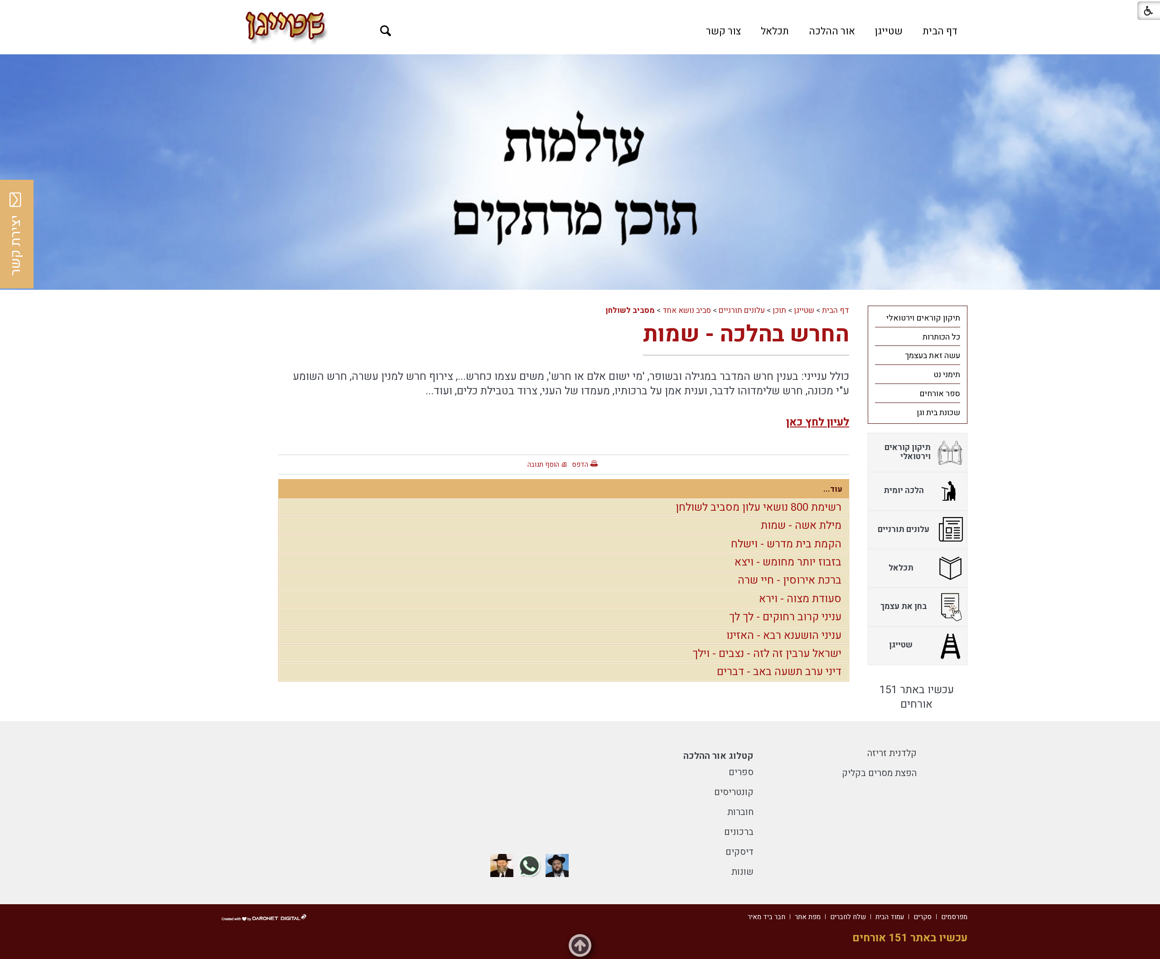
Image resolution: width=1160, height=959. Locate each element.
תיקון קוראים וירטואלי (923, 318)
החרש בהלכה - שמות (746, 334)
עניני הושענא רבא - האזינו (783, 635)
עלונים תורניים (742, 310)
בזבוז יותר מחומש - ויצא (788, 562)
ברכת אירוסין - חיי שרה (789, 580)
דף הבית (940, 31)
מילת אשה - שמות (801, 525)
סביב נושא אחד (686, 310)
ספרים (741, 772)
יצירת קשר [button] (16, 245)
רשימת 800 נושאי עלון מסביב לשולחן (758, 507)
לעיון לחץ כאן (817, 422)
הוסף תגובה (543, 465)
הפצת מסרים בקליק (879, 773)
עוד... (832, 489)
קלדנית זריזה (892, 753)
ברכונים (739, 832)
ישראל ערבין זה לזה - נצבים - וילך (766, 654)
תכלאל (775, 31)
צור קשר (723, 31)
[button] (386, 31)
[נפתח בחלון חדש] (557, 865)
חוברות (740, 812)
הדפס (580, 465)
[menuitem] (940, 31)
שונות (742, 871)
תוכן (779, 310)
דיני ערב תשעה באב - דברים (779, 672)
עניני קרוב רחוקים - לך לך (785, 617)
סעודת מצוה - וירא (800, 599)
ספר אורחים (939, 394)
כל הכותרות (941, 337)
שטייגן (889, 31)
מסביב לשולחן (630, 310)
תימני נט (946, 375)
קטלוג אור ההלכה (718, 755)
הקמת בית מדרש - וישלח (786, 544)
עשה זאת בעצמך (932, 356)
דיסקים (739, 851)
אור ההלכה (832, 31)
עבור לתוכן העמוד (580, 9)
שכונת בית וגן (938, 413)
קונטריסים (734, 792)
